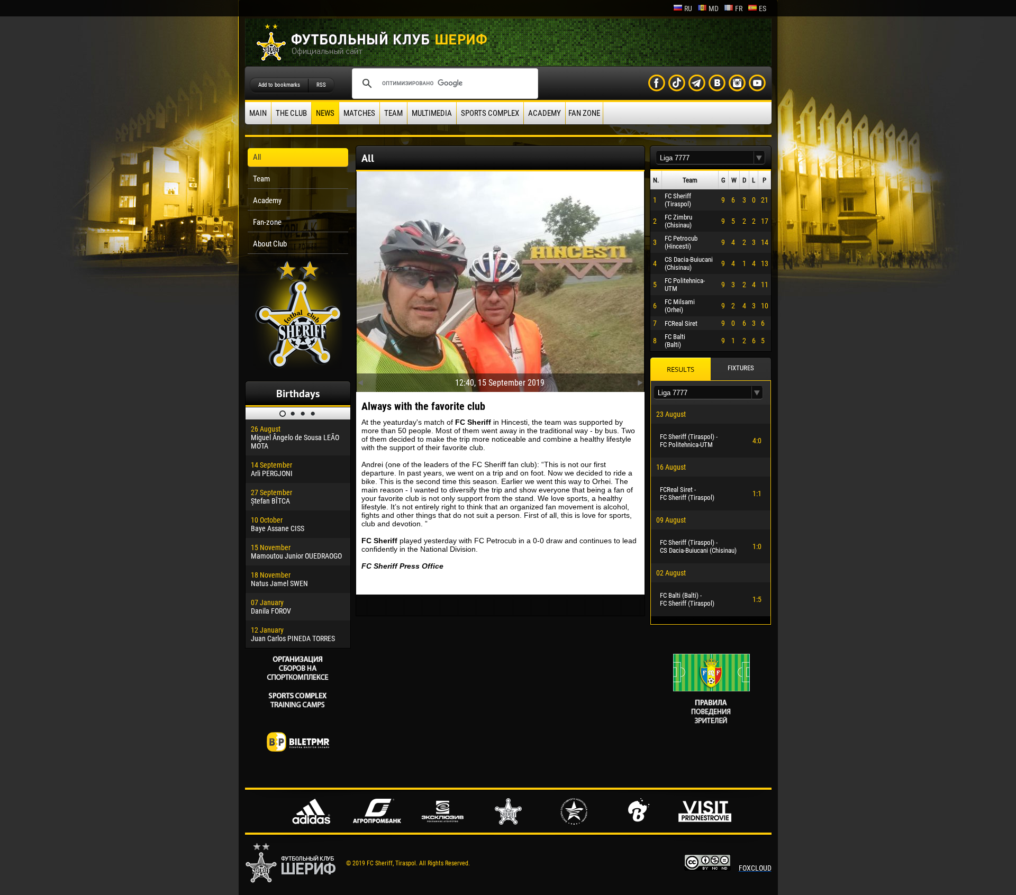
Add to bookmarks (279, 84)
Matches (359, 113)
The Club (291, 113)
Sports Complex (490, 113)
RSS (321, 84)
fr (738, 8)
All (257, 157)
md (714, 8)
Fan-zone (267, 222)
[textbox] (705, 158)
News (325, 113)
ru (688, 8)
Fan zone (584, 113)
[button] (759, 158)
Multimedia (432, 113)
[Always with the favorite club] (500, 279)
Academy (544, 113)
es (762, 8)
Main (258, 113)
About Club (270, 244)
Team (393, 113)
